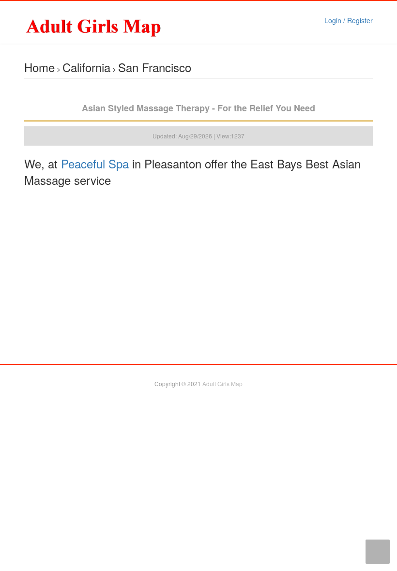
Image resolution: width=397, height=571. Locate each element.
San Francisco (154, 67)
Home (39, 67)
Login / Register (348, 20)
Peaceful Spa (95, 163)
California (86, 67)
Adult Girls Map (222, 383)
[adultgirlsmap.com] (118, 27)
